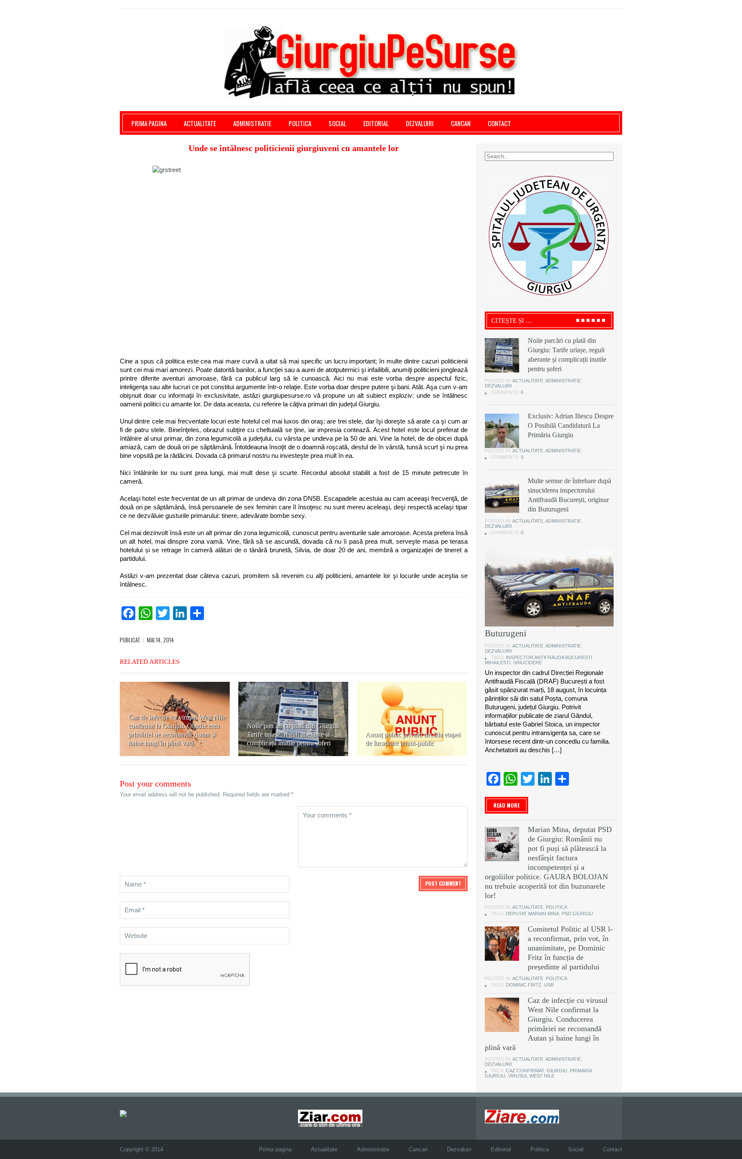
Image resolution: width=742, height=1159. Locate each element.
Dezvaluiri (420, 123)
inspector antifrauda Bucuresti (549, 657)
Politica (300, 123)
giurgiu (557, 1070)
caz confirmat (525, 1070)
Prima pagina (149, 123)
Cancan (461, 123)
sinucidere (527, 662)
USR (549, 984)
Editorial (376, 123)
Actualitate (200, 123)
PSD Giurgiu (577, 913)
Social (337, 123)
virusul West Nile (531, 1075)
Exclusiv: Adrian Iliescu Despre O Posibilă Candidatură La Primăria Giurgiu (571, 425)
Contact (499, 123)
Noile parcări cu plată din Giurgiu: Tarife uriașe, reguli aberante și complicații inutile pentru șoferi (293, 734)
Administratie (252, 123)
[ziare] (330, 1118)
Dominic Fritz (523, 984)
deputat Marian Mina (532, 913)
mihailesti (498, 662)
